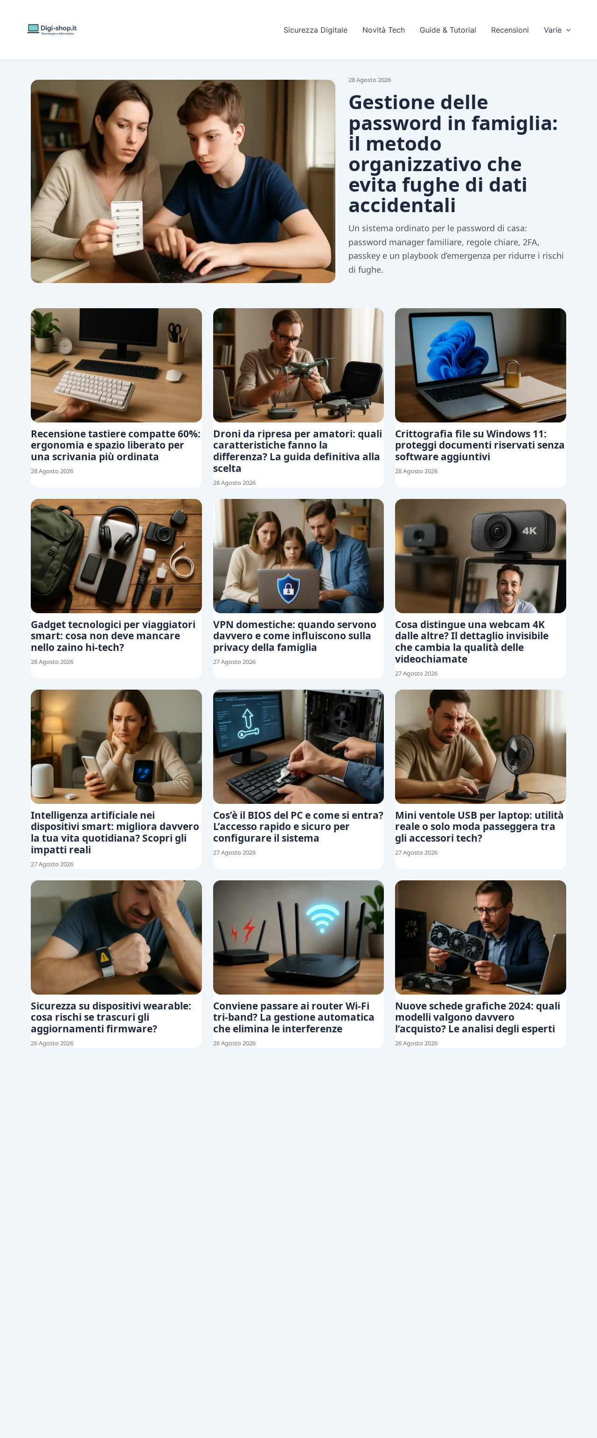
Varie (553, 30)
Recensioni (510, 30)
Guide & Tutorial (448, 30)
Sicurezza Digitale (315, 30)
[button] (566, 29)
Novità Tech (383, 30)
